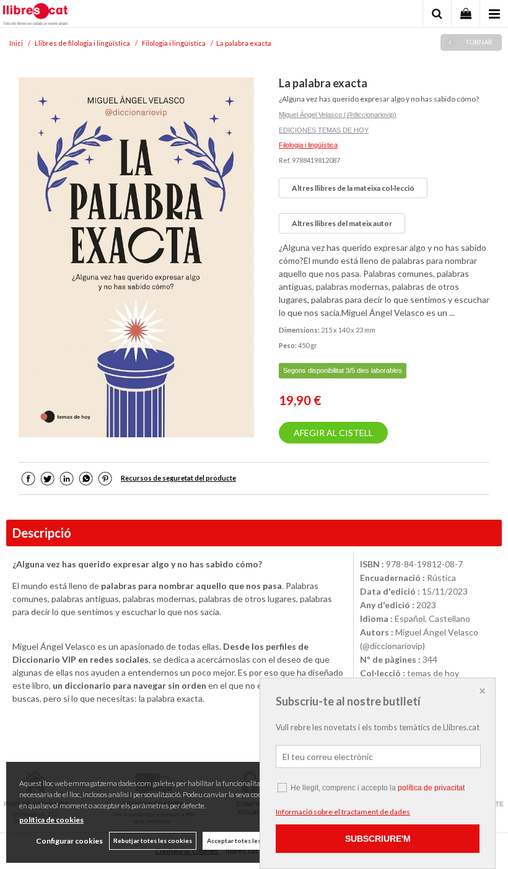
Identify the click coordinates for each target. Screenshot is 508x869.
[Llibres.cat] (35, 15)
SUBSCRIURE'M (378, 839)
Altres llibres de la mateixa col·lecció (353, 188)
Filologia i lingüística (308, 145)
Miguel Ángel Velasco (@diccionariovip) (337, 114)
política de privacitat (431, 788)
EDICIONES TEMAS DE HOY (324, 130)
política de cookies (51, 819)
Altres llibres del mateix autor (342, 223)
